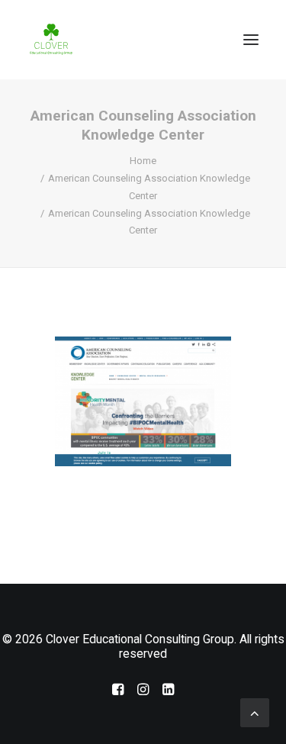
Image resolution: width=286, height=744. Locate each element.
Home (143, 160)
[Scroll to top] (254, 712)
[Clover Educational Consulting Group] (53, 40)
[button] (251, 39)
